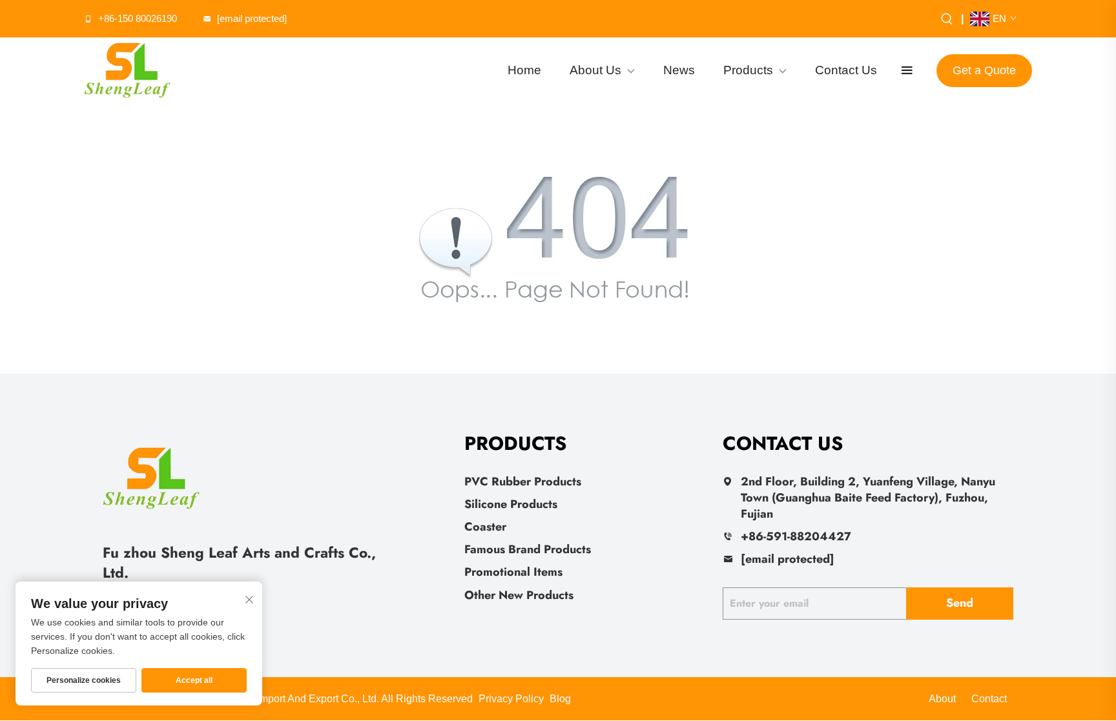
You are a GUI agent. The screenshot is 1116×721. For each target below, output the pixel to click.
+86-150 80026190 (137, 18)
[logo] (127, 70)
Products (748, 70)
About (942, 698)
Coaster (485, 526)
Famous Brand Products (527, 549)
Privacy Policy (511, 698)
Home (524, 70)
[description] (151, 476)
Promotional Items (513, 572)
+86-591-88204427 (796, 536)
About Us (595, 70)
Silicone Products (510, 504)
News (679, 70)
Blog (560, 698)
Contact (989, 698)
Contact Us (846, 70)
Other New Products (519, 595)
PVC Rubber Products (522, 481)
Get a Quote (984, 70)
